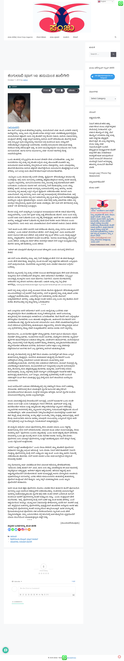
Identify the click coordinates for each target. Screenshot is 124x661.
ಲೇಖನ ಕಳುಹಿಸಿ (41, 37)
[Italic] (23, 594)
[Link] (42, 594)
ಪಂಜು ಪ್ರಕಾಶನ (54, 37)
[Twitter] (16, 529)
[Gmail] (25, 529)
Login (73, 581)
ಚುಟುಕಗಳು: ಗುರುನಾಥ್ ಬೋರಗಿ (21, 542)
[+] (47, 594)
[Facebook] (9, 529)
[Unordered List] (34, 594)
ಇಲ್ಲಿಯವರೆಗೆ (13, 128)
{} (44, 594)
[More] (29, 529)
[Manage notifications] (119, 656)
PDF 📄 (59, 90)
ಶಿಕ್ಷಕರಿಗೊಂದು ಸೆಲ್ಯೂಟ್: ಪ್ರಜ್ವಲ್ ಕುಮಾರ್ (24, 539)
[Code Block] (39, 594)
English (103, 1)
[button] (115, 37)
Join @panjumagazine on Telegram (104, 77)
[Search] (113, 54)
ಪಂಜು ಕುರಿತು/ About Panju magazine (20, 37)
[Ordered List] (31, 594)
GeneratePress (71, 658)
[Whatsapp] (12, 529)
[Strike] (28, 594)
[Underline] (26, 594)
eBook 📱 (73, 90)
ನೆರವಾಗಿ (75, 37)
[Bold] (20, 594)
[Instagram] (22, 529)
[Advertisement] (43, 55)
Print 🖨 (47, 90)
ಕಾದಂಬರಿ (13, 537)
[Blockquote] (36, 594)
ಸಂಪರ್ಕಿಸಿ (66, 37)
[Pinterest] (19, 529)
